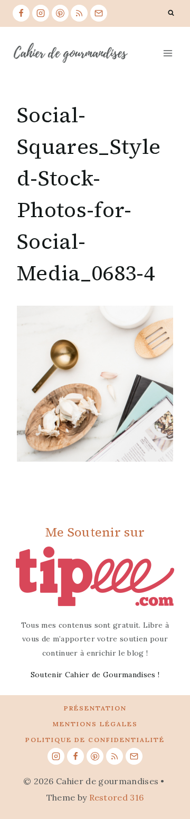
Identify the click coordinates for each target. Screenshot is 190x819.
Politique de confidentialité (95, 740)
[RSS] (79, 13)
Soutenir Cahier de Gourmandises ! (95, 674)
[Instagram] (40, 13)
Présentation (95, 708)
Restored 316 (116, 797)
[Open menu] (167, 53)
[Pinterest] (60, 13)
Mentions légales (95, 724)
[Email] (98, 13)
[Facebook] (21, 13)
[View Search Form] (171, 13)
